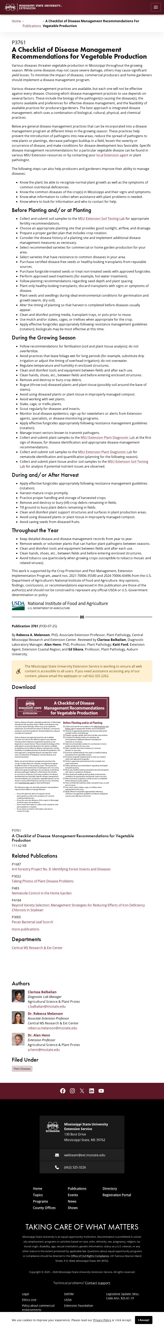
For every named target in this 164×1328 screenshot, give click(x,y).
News (72, 1201)
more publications (25, 929)
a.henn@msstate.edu (44, 1049)
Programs (40, 1201)
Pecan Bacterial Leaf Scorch (32, 922)
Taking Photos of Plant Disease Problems (43, 881)
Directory (110, 1188)
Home (16, 21)
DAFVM (69, 1294)
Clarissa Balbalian (42, 992)
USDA (68, 1300)
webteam (71, 676)
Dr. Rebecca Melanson (45, 1013)
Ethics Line (29, 1300)
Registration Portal (117, 1195)
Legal (25, 1294)
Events (73, 1195)
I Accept (143, 1320)
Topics (38, 1195)
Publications (32, 26)
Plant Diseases (22, 1068)
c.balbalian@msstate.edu (47, 1006)
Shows (73, 1208)
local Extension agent (112, 155)
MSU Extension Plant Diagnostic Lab (108, 437)
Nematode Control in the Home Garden (42, 893)
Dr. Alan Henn (39, 1035)
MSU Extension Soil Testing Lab (101, 218)
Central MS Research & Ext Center (37, 948)
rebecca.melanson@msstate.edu (52, 1028)
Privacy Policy (102, 1320)
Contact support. (98, 1283)
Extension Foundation (78, 1305)
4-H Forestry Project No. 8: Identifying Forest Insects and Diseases (61, 869)
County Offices (44, 1208)
